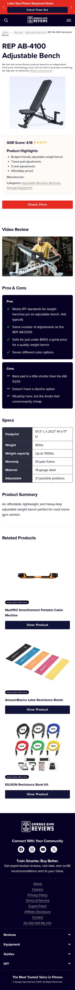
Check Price (37, 204)
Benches (18, 32)
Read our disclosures (41, 70)
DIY (6, 963)
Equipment (12, 944)
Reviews (10, 934)
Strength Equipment (19, 188)
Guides (9, 954)
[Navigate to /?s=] (6, 20)
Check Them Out (37, 10)
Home (5, 32)
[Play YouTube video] (37, 256)
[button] (3, 7)
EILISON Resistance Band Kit (26, 784)
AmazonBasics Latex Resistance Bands (34, 700)
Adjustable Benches (35, 32)
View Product (37, 625)
